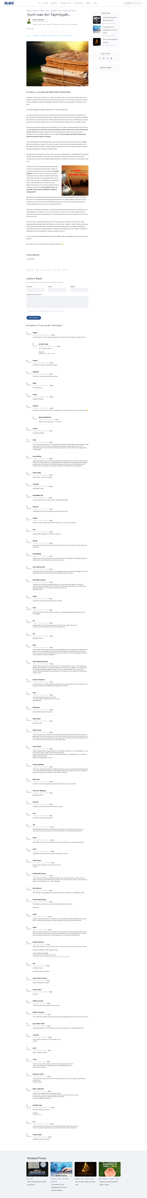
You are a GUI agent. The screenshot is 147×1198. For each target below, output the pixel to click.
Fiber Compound (38, 1089)
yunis (34, 1048)
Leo (34, 1121)
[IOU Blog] (9, 3)
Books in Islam (37, 24)
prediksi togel (43, 344)
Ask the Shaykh (78, 3)
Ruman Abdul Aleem (39, 899)
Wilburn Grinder (38, 1001)
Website (72, 286)
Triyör (35, 1059)
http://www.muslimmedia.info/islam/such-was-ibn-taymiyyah (51, 956)
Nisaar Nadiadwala (45, 417)
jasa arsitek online (39, 1023)
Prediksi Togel (50, 353)
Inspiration (54, 3)
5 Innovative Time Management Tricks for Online (110, 30)
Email (50, 286)
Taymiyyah (74, 24)
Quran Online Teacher (40, 978)
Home (28, 35)
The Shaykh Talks (65, 3)
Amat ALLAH (37, 746)
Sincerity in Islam (65, 24)
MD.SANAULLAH (38, 495)
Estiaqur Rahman (38, 942)
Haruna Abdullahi (38, 764)
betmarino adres (38, 1074)
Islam (43, 24)
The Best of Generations (48, 35)
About (95, 3)
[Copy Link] (32, 29)
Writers (88, 3)
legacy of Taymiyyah (52, 24)
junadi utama (37, 989)
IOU (39, 3)
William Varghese (38, 1012)
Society (45, 3)
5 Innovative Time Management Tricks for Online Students (59, 1187)
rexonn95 (36, 1035)
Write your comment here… (34, 294)
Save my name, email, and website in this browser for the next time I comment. (45, 311)
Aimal (34, 849)
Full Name (29, 286)
